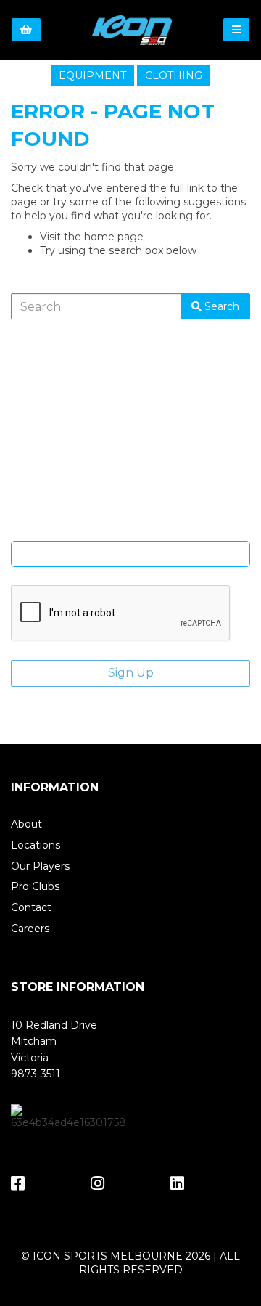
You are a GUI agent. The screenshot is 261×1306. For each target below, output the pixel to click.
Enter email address (130, 529)
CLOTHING (173, 75)
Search (220, 306)
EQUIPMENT (92, 75)
